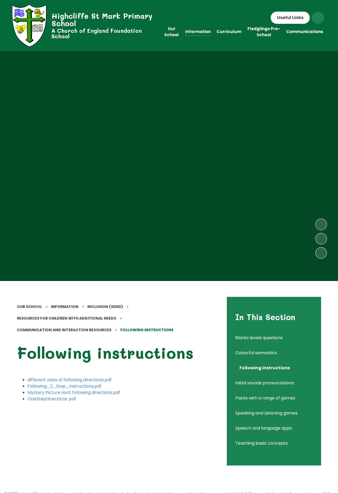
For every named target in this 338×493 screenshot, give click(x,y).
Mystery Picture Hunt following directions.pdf (73, 392)
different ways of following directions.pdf (69, 380)
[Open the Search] (318, 18)
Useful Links (290, 18)
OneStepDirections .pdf (51, 399)
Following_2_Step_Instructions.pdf (64, 386)
